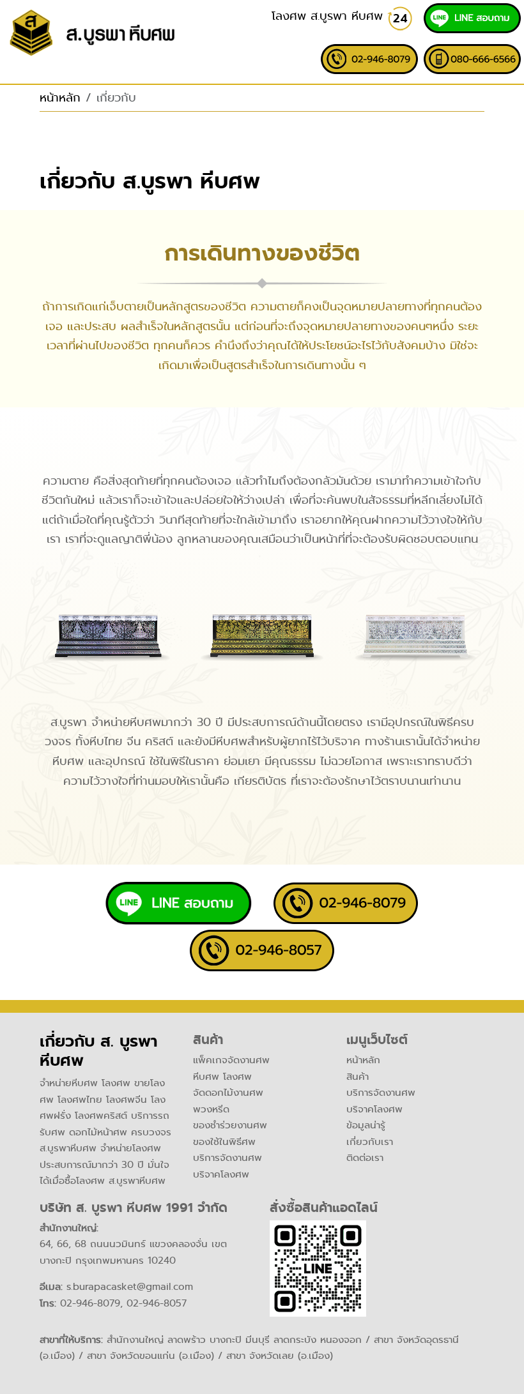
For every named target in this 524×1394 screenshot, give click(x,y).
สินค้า (357, 1077)
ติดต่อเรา (364, 1158)
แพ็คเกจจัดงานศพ (231, 1060)
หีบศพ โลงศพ (222, 1077)
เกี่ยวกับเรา (369, 1142)
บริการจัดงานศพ (227, 1158)
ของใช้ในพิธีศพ (224, 1142)
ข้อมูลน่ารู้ (365, 1125)
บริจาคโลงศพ (221, 1174)
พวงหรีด (211, 1109)
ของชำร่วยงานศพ (230, 1125)
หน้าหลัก (60, 97)
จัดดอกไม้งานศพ (228, 1093)
